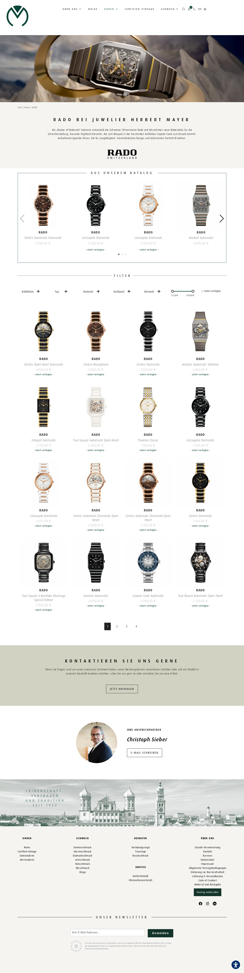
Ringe (82, 872)
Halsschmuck (82, 864)
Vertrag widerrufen (207, 892)
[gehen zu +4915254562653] (205, 9)
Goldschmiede (140, 876)
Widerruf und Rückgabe (207, 884)
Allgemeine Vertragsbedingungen (207, 868)
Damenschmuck (82, 847)
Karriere (207, 855)
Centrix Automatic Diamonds (43, 238)
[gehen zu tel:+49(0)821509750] (194, 9)
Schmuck (168, 9)
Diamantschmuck (82, 855)
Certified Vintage (140, 9)
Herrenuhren (27, 860)
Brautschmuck (141, 855)
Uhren (109, 9)
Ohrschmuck (83, 868)
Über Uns (70, 9)
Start (20, 107)
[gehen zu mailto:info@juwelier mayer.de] (199, 9)
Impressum (207, 864)
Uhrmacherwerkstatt (140, 880)
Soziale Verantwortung (207, 847)
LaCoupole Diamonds (95, 238)
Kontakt (207, 851)
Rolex (93, 9)
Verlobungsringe (140, 847)
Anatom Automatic (201, 238)
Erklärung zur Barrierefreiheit (207, 872)
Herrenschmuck (82, 851)
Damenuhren (27, 855)
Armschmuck (82, 860)
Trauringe (140, 851)
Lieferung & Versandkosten (207, 876)
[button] (183, 9)
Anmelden (160, 933)
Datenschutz (208, 860)
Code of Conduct (207, 880)
